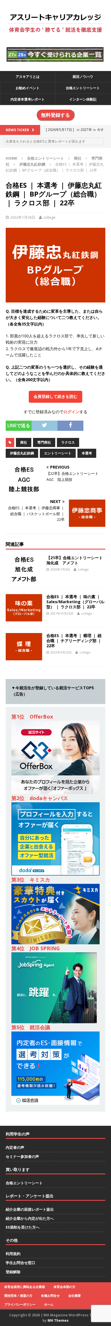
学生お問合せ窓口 (20, 1262)
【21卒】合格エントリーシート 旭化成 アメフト (76, 560)
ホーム (49, 1304)
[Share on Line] (87, 423)
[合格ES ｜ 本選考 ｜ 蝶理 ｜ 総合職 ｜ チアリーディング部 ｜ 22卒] (24, 656)
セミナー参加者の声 (22, 1156)
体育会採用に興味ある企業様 (24, 1287)
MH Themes (58, 1320)
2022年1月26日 (22, 217)
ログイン (71, 411)
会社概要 (74, 1295)
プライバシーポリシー (20, 1304)
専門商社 (44, 442)
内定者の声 (15, 1147)
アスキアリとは (28, 76)
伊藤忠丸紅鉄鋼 (22, 453)
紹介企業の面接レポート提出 (30, 1209)
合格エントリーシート (83, 87)
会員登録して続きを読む (55, 396)
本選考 (87, 453)
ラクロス (68, 442)
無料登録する (55, 115)
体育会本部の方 (64, 1287)
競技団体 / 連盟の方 (18, 1295)
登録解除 (13, 1271)
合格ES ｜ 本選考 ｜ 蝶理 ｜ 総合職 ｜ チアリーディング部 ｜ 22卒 (74, 640)
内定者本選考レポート (28, 99)
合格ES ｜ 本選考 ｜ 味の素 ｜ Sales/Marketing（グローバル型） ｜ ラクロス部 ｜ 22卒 (75, 601)
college (49, 217)
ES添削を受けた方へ (23, 1227)
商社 (77, 158)
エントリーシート (57, 453)
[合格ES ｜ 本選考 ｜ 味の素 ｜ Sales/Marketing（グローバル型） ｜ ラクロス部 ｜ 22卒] (24, 618)
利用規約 (13, 1253)
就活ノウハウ (83, 76)
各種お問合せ (50, 1295)
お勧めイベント (28, 87)
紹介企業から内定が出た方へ (30, 1218)
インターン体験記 (82, 99)
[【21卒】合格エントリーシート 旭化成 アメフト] (24, 579)
